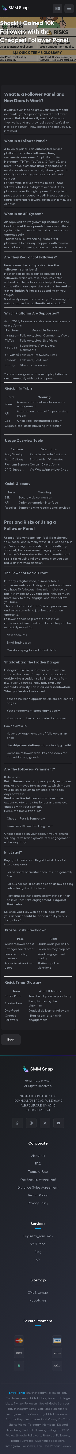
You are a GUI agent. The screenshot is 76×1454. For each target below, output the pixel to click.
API (38, 1260)
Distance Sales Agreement (38, 1187)
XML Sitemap (38, 1293)
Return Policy (38, 1195)
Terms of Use (38, 1172)
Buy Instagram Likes (38, 1236)
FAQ (38, 1164)
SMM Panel (38, 1244)
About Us (38, 1156)
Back (10, 1039)
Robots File (38, 1300)
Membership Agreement (38, 1179)
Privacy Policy (38, 1203)
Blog (38, 1252)
